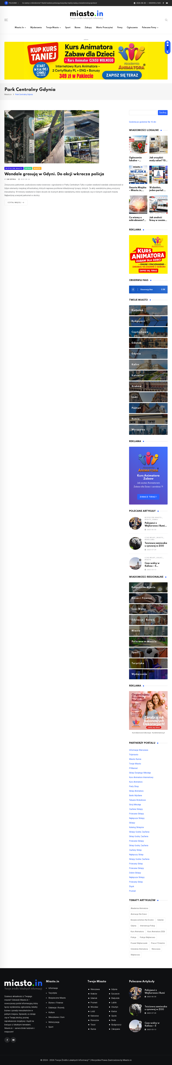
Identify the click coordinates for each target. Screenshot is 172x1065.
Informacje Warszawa (138, 750)
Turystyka (52, 993)
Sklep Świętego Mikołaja (140, 773)
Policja (133, 937)
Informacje (53, 988)
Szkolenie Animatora (139, 949)
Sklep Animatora (136, 791)
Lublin (114, 1002)
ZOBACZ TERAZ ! (148, 497)
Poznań (132, 891)
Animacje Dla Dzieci (139, 914)
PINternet (133, 768)
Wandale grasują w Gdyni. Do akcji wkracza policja (54, 174)
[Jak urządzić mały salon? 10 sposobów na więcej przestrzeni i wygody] (158, 145)
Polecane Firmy (149, 28)
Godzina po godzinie (138, 122)
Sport (67, 28)
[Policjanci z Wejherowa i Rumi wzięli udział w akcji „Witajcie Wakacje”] (135, 523)
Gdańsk (160, 920)
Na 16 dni (152, 122)
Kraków (94, 994)
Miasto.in (19, 28)
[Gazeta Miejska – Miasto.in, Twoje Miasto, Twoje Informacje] (138, 175)
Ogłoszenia (132, 28)
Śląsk (131, 886)
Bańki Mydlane (135, 795)
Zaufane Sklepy (136, 809)
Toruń (93, 1024)
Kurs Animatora (135, 782)
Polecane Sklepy (136, 813)
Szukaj (162, 112)
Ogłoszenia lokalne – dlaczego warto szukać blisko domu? (44, 3)
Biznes (77, 28)
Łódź (93, 1011)
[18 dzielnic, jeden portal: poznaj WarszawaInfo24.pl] (158, 175)
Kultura (51, 1012)
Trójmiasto (133, 754)
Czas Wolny (150, 537)
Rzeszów (95, 1020)
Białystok (115, 998)
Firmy (120, 28)
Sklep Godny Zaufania (138, 836)
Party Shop (134, 786)
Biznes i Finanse (55, 1002)
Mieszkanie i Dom (56, 1017)
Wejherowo (135, 955)
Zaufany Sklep (135, 850)
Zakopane (115, 1029)
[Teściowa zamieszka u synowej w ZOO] (135, 543)
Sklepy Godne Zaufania (139, 832)
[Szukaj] (166, 19)
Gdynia (133, 926)
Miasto (148, 519)
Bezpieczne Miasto (153, 517)
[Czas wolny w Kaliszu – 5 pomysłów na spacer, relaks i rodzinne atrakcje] (135, 563)
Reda (113, 1020)
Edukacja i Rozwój (56, 1007)
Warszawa (149, 540)
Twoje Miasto (52, 28)
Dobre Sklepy (135, 873)
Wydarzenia (36, 28)
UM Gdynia (11, 179)
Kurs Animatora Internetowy (141, 777)
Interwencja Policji (147, 926)
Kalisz (159, 558)
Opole (114, 1016)
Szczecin (115, 994)
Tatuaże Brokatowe (137, 800)
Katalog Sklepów (136, 827)
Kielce (114, 1011)
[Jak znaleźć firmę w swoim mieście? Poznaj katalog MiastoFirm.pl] (158, 204)
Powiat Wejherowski (139, 943)
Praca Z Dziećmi (158, 943)
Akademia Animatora (139, 908)
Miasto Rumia (135, 759)
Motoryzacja (53, 1022)
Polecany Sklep (136, 863)
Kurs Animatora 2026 (156, 931)
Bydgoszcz (116, 1024)
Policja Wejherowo (147, 937)
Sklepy (132, 823)
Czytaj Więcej (14, 202)
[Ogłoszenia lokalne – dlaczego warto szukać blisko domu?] (138, 145)
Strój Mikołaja (135, 804)
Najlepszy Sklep (136, 854)
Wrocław (94, 1007)
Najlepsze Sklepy (137, 818)
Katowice (95, 1016)
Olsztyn (114, 1007)
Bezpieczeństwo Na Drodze (142, 920)
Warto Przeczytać (104, 28)
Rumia (155, 519)
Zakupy (88, 28)
